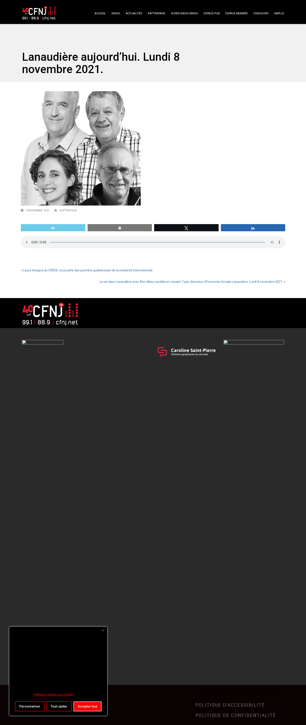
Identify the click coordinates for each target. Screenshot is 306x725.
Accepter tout (87, 706)
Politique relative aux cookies (53, 694)
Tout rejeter (59, 706)
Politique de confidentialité (235, 715)
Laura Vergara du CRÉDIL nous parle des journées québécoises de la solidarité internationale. (88, 270)
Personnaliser (29, 706)
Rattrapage (68, 210)
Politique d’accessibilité (230, 705)
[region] (58, 671)
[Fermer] (103, 630)
